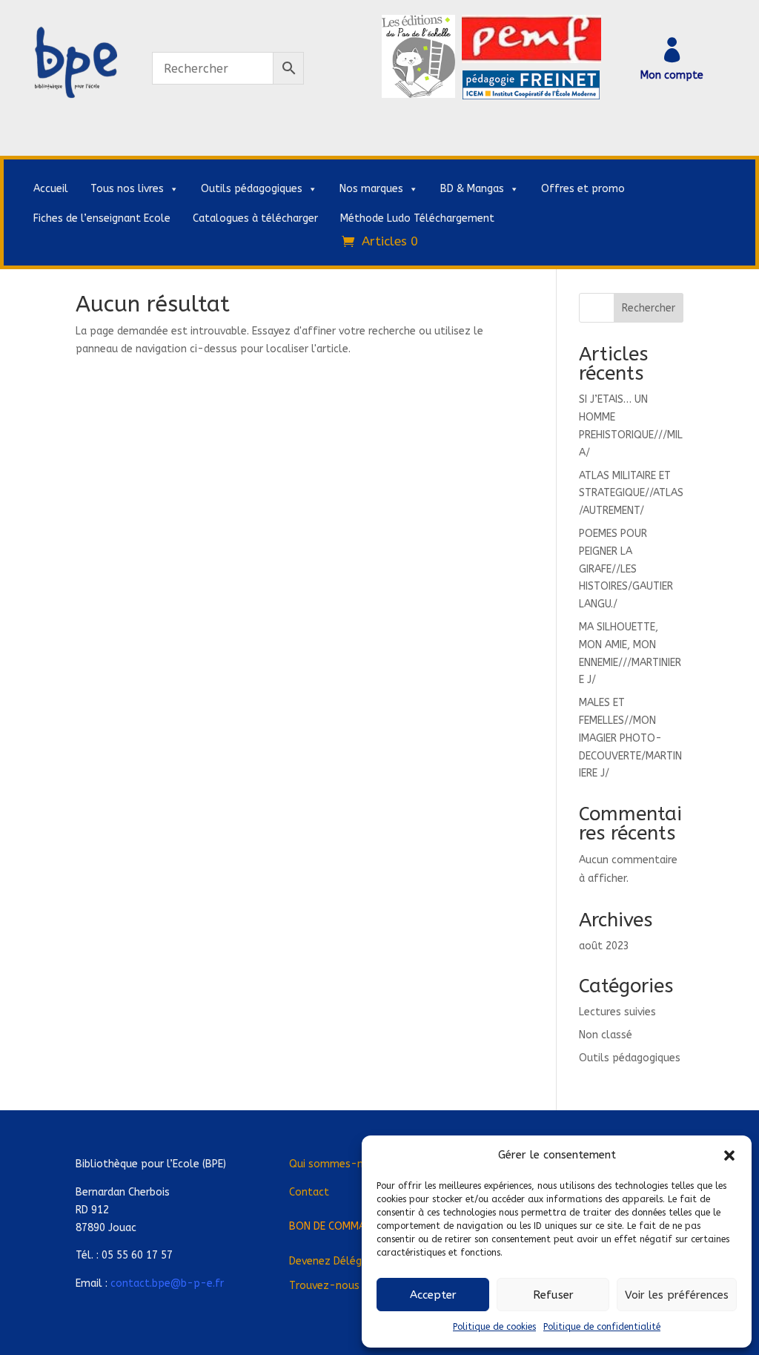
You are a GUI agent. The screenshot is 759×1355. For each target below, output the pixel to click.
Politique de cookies (494, 1327)
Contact (309, 1192)
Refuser (553, 1295)
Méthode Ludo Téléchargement (417, 218)
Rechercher (648, 308)
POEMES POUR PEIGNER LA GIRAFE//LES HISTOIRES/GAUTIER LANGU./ (626, 568)
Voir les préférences (677, 1295)
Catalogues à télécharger (255, 218)
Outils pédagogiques (251, 188)
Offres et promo (583, 188)
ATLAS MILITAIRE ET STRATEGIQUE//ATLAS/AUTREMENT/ (631, 493)
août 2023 (604, 946)
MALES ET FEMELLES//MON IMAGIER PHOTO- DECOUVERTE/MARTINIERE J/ (630, 737)
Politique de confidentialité (601, 1327)
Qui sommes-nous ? (339, 1164)
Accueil (50, 188)
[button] (729, 1155)
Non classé (605, 1035)
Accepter (433, 1295)
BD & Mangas (472, 188)
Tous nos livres (127, 188)
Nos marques (371, 188)
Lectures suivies (617, 1012)
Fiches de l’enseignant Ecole (101, 218)
